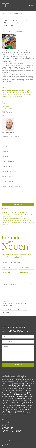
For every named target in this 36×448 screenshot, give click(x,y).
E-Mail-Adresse (8, 161)
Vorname (6, 146)
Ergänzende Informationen (11, 186)
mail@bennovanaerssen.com (11, 136)
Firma (5, 156)
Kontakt (5, 425)
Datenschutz (7, 428)
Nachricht (6, 346)
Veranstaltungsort (9, 171)
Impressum (6, 422)
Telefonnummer (7, 166)
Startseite (5, 301)
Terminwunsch (7, 181)
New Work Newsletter (11, 431)
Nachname (6, 151)
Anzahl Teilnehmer (9, 176)
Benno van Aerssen (8, 132)
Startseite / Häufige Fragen (11, 262)
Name (5, 336)
